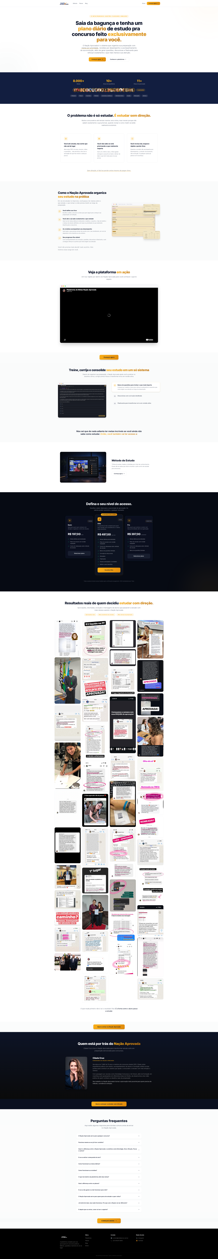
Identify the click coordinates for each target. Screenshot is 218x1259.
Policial (96, 95)
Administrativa (119, 95)
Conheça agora (118, 473)
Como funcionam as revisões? (87, 1170)
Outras (145, 95)
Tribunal (73, 95)
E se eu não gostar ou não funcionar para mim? (92, 1190)
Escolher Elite (109, 570)
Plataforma (88, 1238)
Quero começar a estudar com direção (109, 1104)
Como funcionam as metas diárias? (89, 1164)
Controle (88, 95)
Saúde (128, 95)
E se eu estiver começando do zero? (89, 1157)
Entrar (143, 3)
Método (75, 3)
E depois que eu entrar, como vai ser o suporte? (93, 1209)
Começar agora (153, 3)
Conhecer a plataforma (117, 59)
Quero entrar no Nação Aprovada (109, 1027)
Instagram (140, 1238)
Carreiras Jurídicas (107, 95)
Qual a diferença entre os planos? (88, 1183)
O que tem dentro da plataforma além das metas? (93, 1177)
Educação (136, 95)
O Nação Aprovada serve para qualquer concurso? (94, 1136)
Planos (81, 3)
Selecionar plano (79, 553)
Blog (86, 3)
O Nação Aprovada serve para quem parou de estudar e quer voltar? (99, 1196)
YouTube (139, 1240)
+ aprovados (140, 90)
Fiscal (81, 95)
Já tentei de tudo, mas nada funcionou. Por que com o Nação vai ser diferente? (102, 1203)
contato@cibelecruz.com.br (120, 1238)
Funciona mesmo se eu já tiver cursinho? (91, 1142)
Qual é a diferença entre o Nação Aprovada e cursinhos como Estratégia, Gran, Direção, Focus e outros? (107, 1150)
